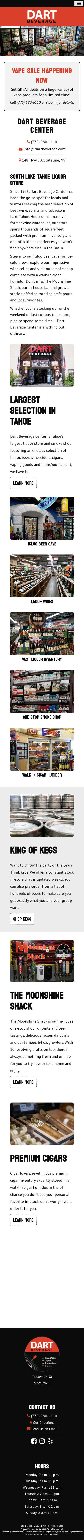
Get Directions (43, 1422)
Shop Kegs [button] (22, 919)
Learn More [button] (23, 483)
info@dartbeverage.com (44, 149)
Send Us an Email (44, 1429)
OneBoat (19, 1531)
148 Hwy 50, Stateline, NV (43, 160)
